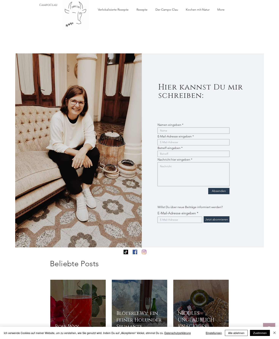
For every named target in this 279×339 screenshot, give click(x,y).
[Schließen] (274, 333)
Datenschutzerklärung (177, 333)
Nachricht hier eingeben (174, 159)
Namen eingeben (169, 124)
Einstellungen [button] (214, 333)
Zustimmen (260, 333)
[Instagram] (144, 252)
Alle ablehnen (236, 333)
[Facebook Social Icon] (135, 252)
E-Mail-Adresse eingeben (175, 136)
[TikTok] (126, 252)
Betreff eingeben (169, 148)
